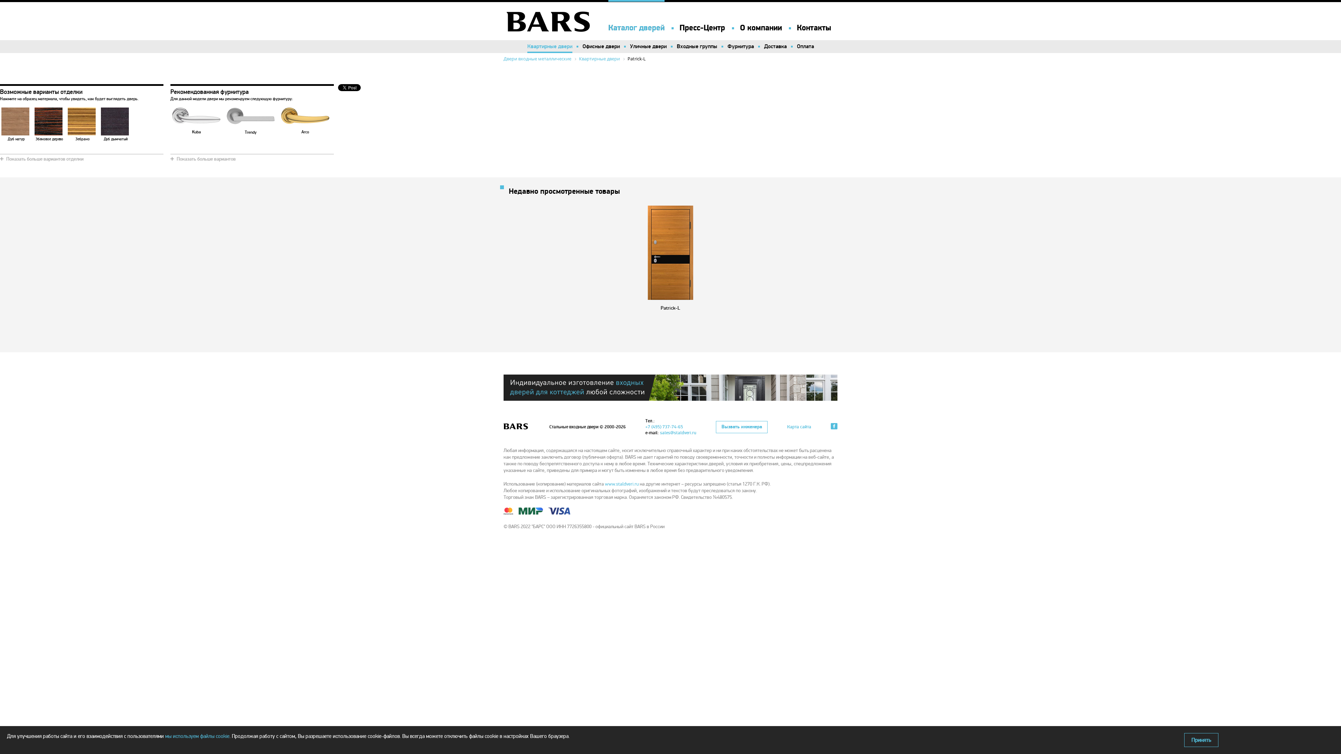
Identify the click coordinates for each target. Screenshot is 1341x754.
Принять (1201, 740)
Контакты (814, 28)
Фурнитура (740, 46)
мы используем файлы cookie (197, 736)
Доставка (775, 46)
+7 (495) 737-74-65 (664, 427)
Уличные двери (648, 46)
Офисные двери (601, 46)
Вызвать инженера (741, 427)
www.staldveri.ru (622, 484)
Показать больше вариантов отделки (44, 159)
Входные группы (697, 46)
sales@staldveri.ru (678, 433)
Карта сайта (799, 427)
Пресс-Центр (702, 28)
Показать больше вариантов (206, 159)
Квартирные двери (549, 46)
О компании (761, 28)
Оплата (805, 46)
